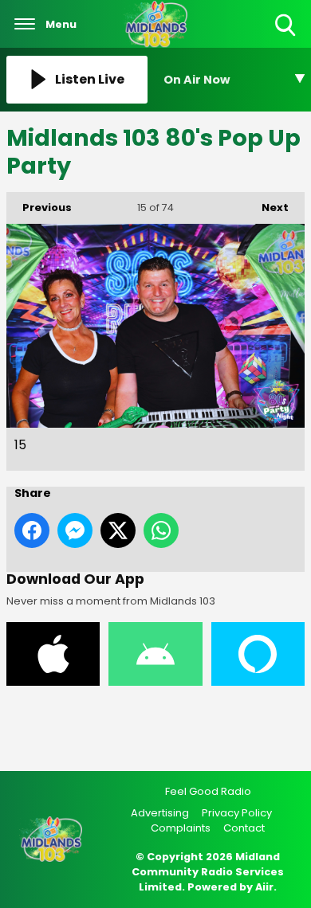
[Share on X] (118, 530)
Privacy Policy (237, 812)
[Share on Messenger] (75, 530)
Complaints (181, 828)
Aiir (264, 887)
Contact (244, 828)
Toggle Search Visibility (286, 37)
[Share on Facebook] (31, 530)
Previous (39, 207)
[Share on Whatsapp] (161, 530)
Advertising (160, 812)
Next (267, 207)
